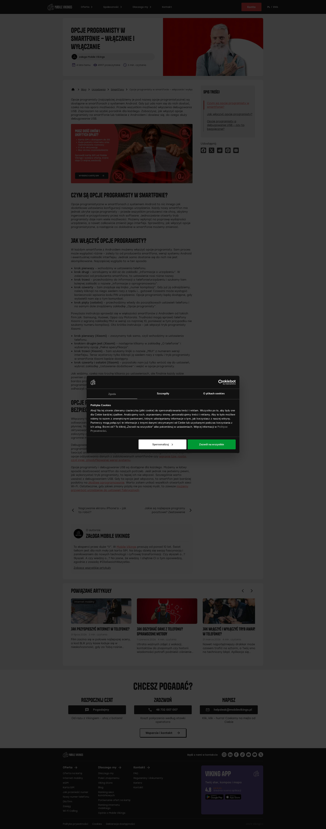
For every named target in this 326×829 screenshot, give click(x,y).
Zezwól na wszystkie (211, 444)
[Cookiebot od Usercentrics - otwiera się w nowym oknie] (221, 382)
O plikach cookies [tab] (214, 393)
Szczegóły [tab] (163, 393)
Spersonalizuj (160, 444)
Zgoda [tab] (112, 394)
